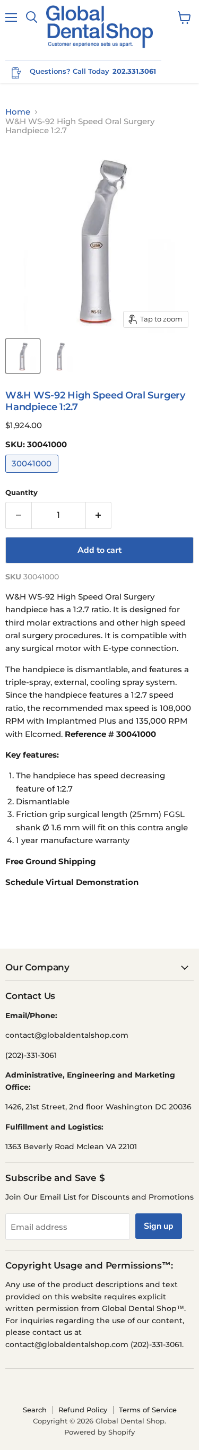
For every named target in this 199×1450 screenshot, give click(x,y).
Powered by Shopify (99, 1432)
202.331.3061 (134, 71)
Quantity (21, 493)
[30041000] (33, 475)
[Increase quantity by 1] (99, 515)
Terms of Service (148, 1409)
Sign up (159, 1226)
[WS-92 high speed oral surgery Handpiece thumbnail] (23, 356)
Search (35, 1409)
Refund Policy (82, 1409)
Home (17, 111)
